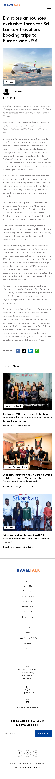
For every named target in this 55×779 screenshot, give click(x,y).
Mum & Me (27, 602)
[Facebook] (19, 753)
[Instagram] (27, 753)
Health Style (27, 607)
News (27, 628)
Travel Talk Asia (27, 597)
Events (28, 648)
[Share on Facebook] (18, 351)
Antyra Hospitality (31, 767)
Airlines (9, 82)
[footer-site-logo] (27, 571)
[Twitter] (36, 753)
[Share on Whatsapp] (37, 351)
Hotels (27, 633)
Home (27, 581)
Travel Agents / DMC (27, 638)
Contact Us (28, 591)
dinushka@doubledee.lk (27, 708)
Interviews (27, 612)
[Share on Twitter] (24, 351)
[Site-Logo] (16, 5)
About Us (27, 586)
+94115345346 (27, 693)
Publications (27, 617)
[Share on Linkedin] (30, 351)
